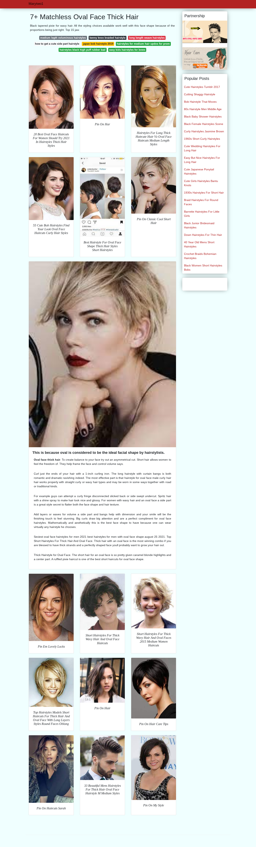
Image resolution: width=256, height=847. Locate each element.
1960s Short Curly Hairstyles (202, 138)
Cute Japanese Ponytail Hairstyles (199, 171)
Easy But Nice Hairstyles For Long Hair (202, 160)
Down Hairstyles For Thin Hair (203, 234)
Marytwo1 (36, 4)
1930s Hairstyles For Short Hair (204, 192)
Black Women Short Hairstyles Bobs (203, 267)
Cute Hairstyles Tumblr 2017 (202, 86)
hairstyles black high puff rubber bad (82, 49)
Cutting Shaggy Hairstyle (199, 94)
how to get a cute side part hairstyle (57, 43)
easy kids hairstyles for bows (127, 49)
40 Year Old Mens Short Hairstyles (199, 244)
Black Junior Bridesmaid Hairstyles (199, 225)
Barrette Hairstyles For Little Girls (201, 213)
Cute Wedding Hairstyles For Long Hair (202, 148)
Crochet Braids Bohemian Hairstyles (200, 256)
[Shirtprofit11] (204, 31)
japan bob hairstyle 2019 (98, 43)
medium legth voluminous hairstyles (63, 37)
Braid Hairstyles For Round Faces (201, 202)
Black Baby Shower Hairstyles (203, 116)
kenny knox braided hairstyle (107, 37)
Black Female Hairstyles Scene (203, 124)
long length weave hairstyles (147, 37)
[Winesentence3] (204, 58)
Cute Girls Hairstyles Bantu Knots (201, 183)
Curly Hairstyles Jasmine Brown (204, 131)
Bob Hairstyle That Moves (200, 101)
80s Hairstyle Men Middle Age (203, 109)
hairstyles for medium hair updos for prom (143, 43)
